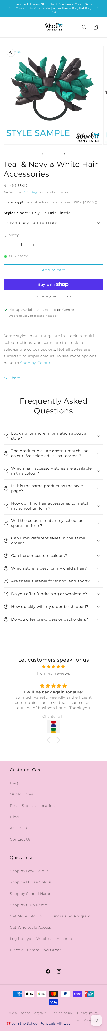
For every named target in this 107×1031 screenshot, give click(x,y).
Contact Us (20, 839)
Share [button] (14, 378)
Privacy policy (87, 1013)
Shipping (30, 192)
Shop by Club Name (28, 905)
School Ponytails (33, 1012)
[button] (9, 27)
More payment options (53, 296)
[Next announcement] (97, 8)
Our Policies (21, 794)
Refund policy (62, 1013)
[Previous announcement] (9, 8)
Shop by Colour (35, 362)
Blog (14, 817)
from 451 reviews (53, 673)
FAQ (14, 783)
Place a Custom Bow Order (35, 950)
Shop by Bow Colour (29, 871)
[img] (53, 666)
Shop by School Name (30, 893)
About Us (18, 828)
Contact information (84, 1020)
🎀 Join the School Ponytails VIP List (38, 1023)
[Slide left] (42, 153)
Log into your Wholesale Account (41, 938)
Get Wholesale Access (30, 927)
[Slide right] (64, 153)
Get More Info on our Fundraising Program (50, 916)
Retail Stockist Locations (33, 805)
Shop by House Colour (31, 882)
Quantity (11, 235)
